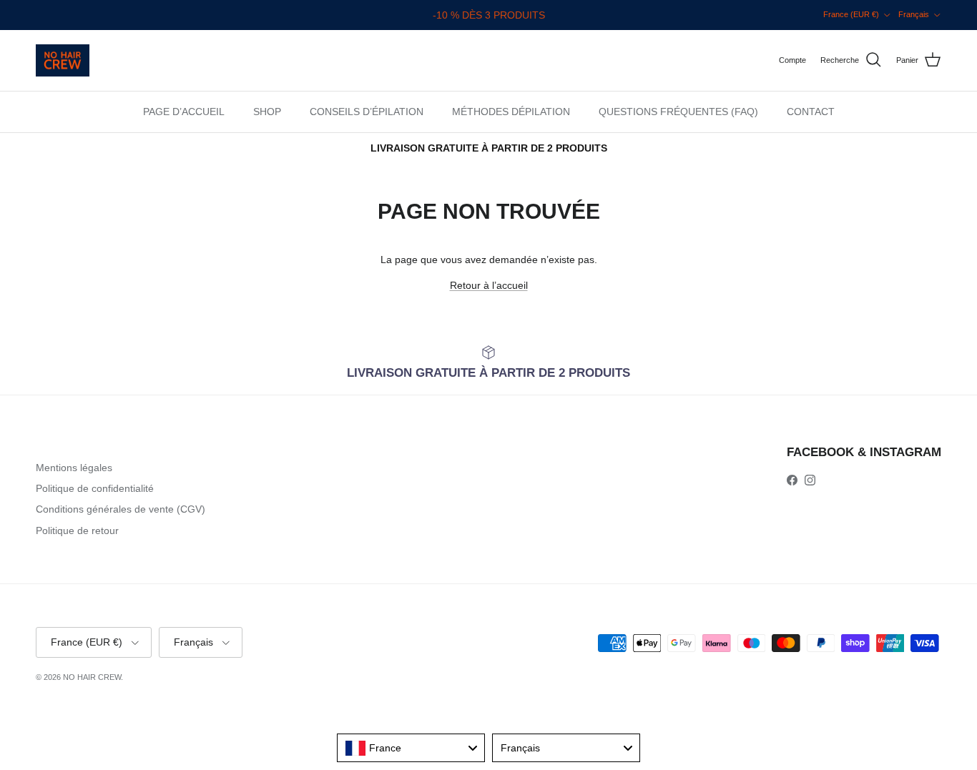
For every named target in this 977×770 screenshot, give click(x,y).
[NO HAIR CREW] (62, 60)
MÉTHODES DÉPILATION (511, 111)
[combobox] (411, 748)
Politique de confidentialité (95, 488)
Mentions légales (74, 467)
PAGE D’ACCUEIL (184, 111)
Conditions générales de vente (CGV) (120, 509)
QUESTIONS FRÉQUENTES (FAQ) (678, 111)
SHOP (267, 111)
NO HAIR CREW (92, 677)
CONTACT (811, 111)
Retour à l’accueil (489, 285)
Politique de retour (77, 530)
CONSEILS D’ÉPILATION (366, 111)
